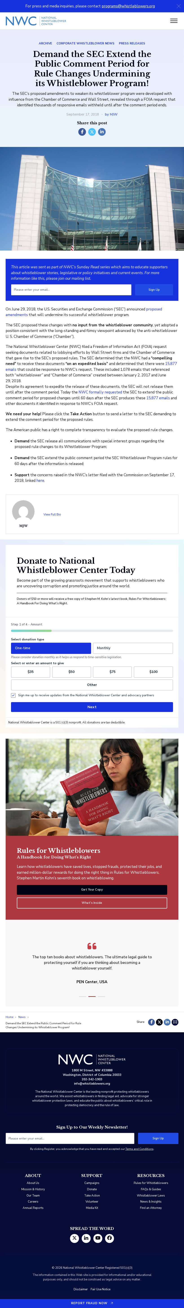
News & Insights (151, 1202)
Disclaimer (81, 1289)
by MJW (111, 114)
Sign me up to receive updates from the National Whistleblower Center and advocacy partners (86, 695)
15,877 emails (158, 398)
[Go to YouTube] (98, 1238)
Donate (92, 1189)
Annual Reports (33, 1208)
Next (92, 707)
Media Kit (92, 1208)
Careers (33, 1202)
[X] (92, 132)
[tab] (82, 996)
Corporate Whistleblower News (85, 43)
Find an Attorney (151, 1208)
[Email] (175, 1022)
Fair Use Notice (100, 1289)
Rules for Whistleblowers (151, 1183)
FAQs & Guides (151, 1189)
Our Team (33, 1196)
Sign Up (154, 290)
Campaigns (91, 1183)
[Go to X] (74, 1238)
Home (9, 1017)
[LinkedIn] (102, 132)
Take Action (92, 1196)
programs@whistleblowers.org (128, 6)
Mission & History (33, 1189)
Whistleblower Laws (151, 1196)
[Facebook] (82, 132)
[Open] (173, 21)
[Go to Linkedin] (86, 1238)
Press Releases (132, 43)
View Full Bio (52, 515)
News (22, 1017)
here (40, 480)
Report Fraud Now (89, 1303)
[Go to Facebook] (109, 1238)
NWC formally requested (100, 392)
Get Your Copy (92, 890)
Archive (45, 43)
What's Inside (92, 903)
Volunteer (91, 1202)
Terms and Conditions (139, 1149)
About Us (33, 1183)
